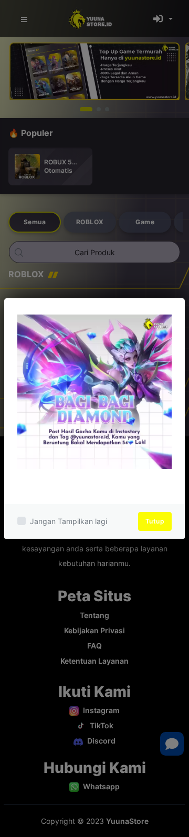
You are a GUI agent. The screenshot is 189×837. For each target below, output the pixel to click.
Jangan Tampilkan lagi (68, 521)
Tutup (155, 521)
